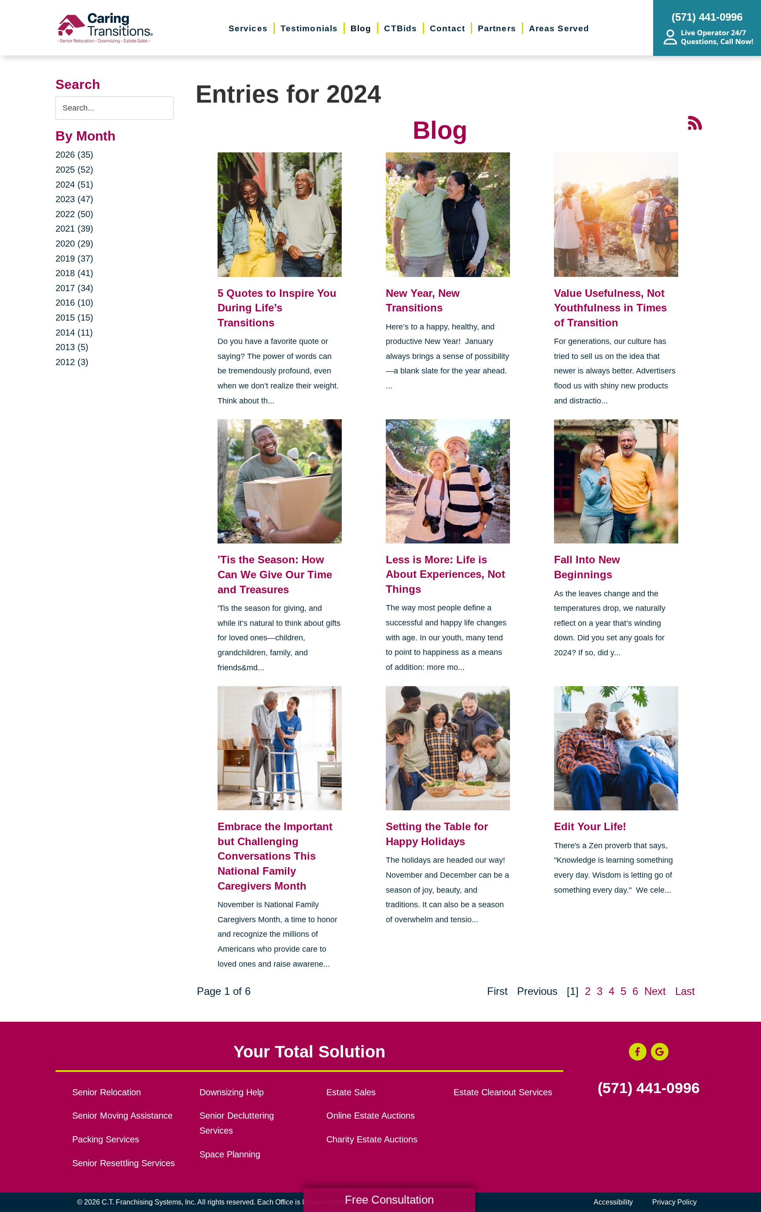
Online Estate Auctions (370, 1115)
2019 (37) (74, 258)
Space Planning (229, 1154)
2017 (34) (74, 288)
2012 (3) (72, 362)
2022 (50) (74, 214)
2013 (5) (72, 347)
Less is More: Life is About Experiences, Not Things (445, 574)
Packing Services (105, 1139)
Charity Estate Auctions (371, 1139)
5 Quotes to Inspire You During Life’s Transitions (277, 308)
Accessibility (613, 1202)
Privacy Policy (674, 1202)
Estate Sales (351, 1092)
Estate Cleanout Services (503, 1092)
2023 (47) (74, 199)
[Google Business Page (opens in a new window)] (660, 1051)
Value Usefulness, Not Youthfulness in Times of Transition (610, 308)
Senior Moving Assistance (122, 1115)
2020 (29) (74, 243)
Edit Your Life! (590, 826)
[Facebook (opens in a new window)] (637, 1051)
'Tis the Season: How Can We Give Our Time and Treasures (275, 574)
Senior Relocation (106, 1092)
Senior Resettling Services (123, 1163)
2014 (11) (74, 332)
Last (685, 991)
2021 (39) (74, 228)
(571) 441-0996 (649, 1088)
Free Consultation (389, 1199)
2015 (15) (74, 317)
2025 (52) (74, 169)
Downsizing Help (231, 1092)
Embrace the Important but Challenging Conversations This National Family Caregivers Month (275, 855)
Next (655, 991)
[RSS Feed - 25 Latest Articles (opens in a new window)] (695, 122)
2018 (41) (74, 273)
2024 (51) (74, 184)
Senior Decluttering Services (236, 1123)
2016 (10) (74, 302)
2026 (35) (74, 154)
